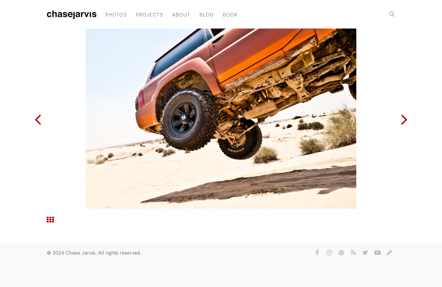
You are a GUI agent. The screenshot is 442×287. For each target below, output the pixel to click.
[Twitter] (365, 253)
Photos (116, 15)
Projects (149, 15)
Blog (206, 15)
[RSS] (353, 253)
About (181, 15)
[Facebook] (317, 253)
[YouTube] (377, 253)
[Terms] (389, 253)
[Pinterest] (341, 253)
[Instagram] (329, 253)
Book (230, 15)
